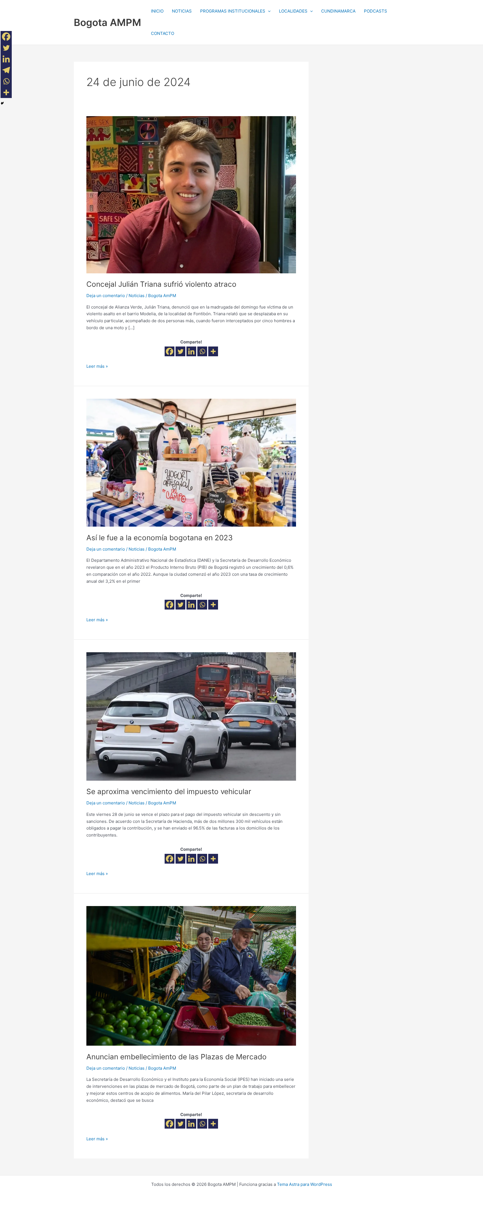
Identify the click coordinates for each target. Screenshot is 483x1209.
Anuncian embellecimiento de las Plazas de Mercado (176, 1056)
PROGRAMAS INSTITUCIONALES (232, 11)
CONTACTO (162, 33)
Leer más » (97, 366)
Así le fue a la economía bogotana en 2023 (159, 537)
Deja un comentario (105, 295)
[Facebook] (169, 351)
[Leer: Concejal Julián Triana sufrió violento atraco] (191, 194)
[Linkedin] (191, 351)
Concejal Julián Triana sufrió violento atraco (161, 284)
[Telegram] (6, 70)
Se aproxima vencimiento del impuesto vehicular (168, 791)
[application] (268, 11)
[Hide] (2, 103)
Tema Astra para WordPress (304, 1184)
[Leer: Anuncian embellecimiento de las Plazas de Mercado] (191, 975)
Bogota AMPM (107, 22)
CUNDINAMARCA (338, 11)
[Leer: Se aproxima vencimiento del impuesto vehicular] (191, 716)
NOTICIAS (182, 11)
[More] (213, 351)
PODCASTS (375, 11)
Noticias (137, 295)
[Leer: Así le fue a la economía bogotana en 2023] (191, 462)
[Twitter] (180, 351)
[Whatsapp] (202, 351)
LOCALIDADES (293, 11)
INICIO (157, 11)
